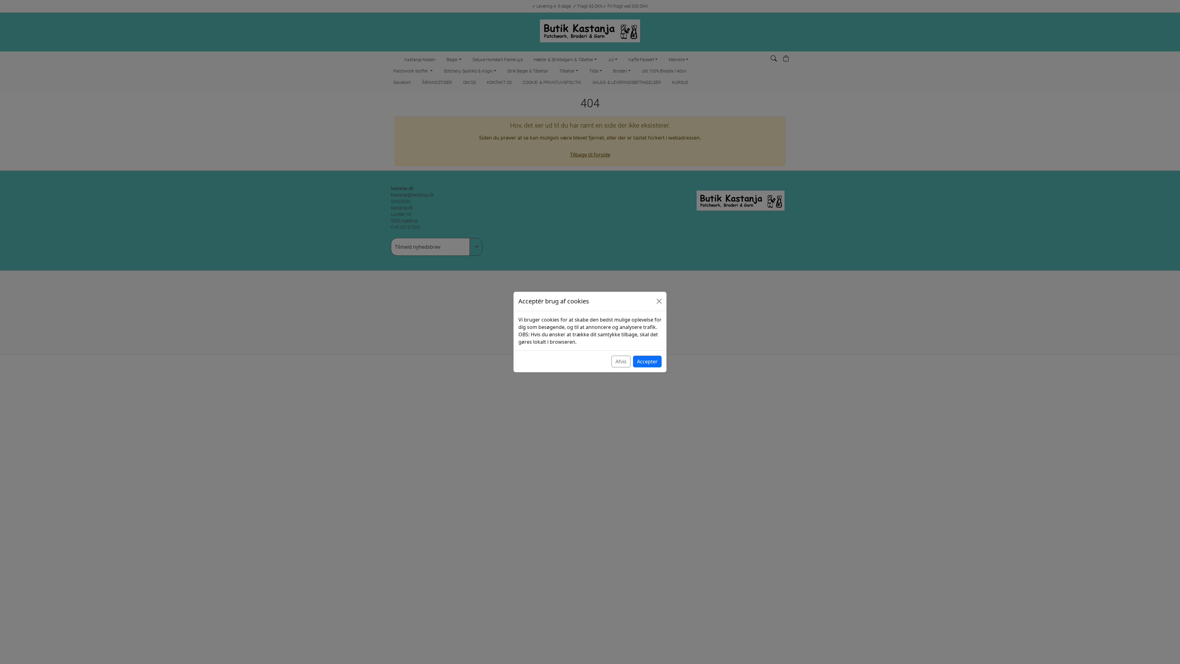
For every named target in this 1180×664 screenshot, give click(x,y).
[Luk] (659, 301)
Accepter (647, 361)
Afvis (621, 361)
